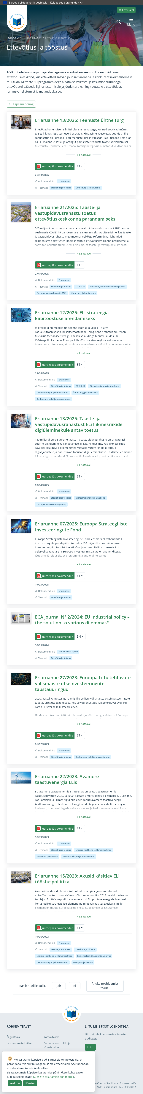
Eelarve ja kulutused (61, 949)
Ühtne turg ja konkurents (88, 187)
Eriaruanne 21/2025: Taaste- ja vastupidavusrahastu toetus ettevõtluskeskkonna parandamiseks (75, 213)
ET (78, 166)
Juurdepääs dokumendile (57, 166)
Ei (74, 986)
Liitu (90, 1047)
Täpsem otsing (23, 104)
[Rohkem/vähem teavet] (84, 154)
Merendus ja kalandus (47, 856)
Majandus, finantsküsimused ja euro (107, 286)
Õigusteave (14, 1037)
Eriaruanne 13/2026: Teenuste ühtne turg (79, 120)
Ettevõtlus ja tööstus (61, 187)
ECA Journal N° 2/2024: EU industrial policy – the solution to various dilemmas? (82, 620)
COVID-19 (80, 286)
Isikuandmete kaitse (19, 1043)
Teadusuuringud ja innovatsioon (52, 392)
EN (79, 636)
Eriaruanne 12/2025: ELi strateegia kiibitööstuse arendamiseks (72, 315)
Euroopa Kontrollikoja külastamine (57, 1045)
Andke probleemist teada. (105, 985)
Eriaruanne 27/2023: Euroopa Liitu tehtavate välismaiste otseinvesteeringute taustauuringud (83, 683)
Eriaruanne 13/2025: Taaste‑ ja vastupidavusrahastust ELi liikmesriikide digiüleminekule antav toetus (79, 424)
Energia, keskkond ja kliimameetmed (94, 849)
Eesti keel (128, 10)
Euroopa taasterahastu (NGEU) (51, 293)
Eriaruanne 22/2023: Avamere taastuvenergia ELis (67, 779)
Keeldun (14, 1083)
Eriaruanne (64, 181)
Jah (59, 986)
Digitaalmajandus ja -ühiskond (104, 386)
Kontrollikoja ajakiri (68, 651)
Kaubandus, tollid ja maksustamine (53, 399)
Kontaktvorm (51, 1037)
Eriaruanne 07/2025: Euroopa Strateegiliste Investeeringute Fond (81, 527)
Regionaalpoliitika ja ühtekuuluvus (94, 955)
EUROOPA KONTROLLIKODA (24, 38)
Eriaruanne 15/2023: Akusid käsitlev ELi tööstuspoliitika (77, 879)
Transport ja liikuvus (83, 962)
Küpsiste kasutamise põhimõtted (53, 1077)
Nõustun (30, 1083)
